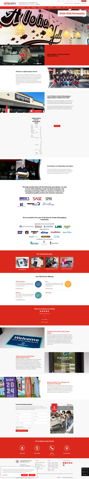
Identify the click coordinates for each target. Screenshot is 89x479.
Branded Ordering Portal (52, 269)
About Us (58, 1)
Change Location (23, 464)
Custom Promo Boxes (66, 268)
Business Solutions (41, 7)
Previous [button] (1, 27)
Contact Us (79, 1)
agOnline (83, 1)
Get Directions (66, 453)
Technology (48, 292)
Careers (86, 474)
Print (28, 7)
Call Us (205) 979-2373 (40, 462)
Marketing (33, 7)
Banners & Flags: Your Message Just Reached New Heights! (58, 383)
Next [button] (88, 27)
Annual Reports (22, 269)
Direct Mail (37, 269)
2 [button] (43, 319)
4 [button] (45, 319)
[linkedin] (70, 463)
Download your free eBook (22, 430)
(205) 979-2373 (77, 3)
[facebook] (64, 463)
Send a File (86, 471)
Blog (75, 1)
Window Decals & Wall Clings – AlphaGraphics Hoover (25, 357)
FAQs (68, 7)
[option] (44, 27)
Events (64, 7)
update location (38, 4)
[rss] (64, 465)
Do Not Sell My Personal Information (67, 477)
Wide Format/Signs (21, 7)
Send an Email (39, 464)
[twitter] (65, 463)
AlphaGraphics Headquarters (25, 465)
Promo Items (50, 7)
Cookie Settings (4, 474)
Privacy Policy (59, 477)
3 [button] (44, 319)
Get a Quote (86, 469)
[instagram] (72, 463)
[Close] (35, 468)
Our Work (63, 1)
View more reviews (44, 322)
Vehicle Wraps (58, 7)
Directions (84, 3)
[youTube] (68, 463)
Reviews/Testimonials (69, 1)
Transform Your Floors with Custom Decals (58, 332)
